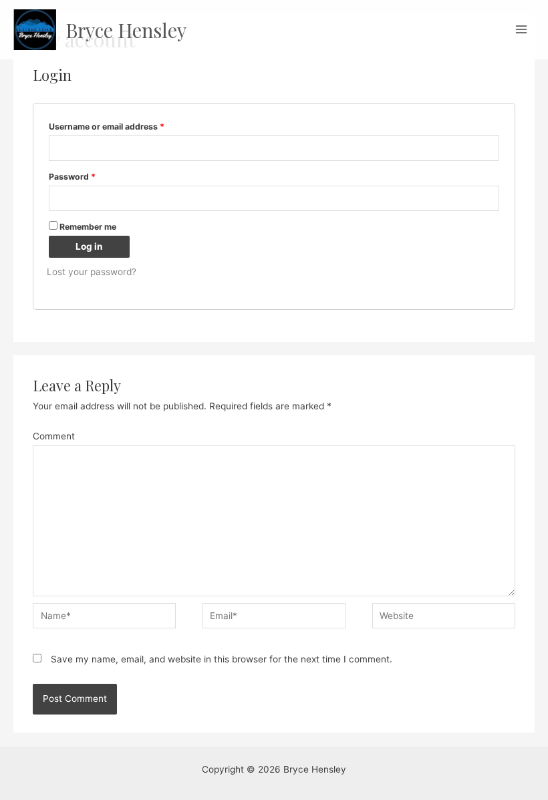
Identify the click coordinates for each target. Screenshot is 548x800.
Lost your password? (91, 271)
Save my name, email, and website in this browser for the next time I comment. (221, 659)
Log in (89, 246)
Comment (54, 436)
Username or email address (106, 127)
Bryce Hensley (125, 30)
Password (72, 177)
